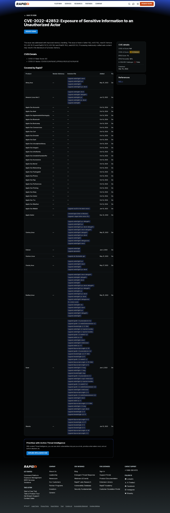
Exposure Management (32, 478)
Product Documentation (108, 478)
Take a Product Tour (32, 494)
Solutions (27, 482)
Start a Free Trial (30, 491)
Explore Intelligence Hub (37, 453)
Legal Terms (35, 506)
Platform (58, 4)
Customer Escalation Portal (110, 489)
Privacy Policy (45, 506)
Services (68, 4)
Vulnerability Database (82, 486)
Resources (78, 4)
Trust (62, 506)
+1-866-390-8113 (131, 470)
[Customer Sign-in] (137, 4)
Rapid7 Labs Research (82, 482)
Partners (88, 4)
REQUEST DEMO (31, 31)
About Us (52, 471)
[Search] (129, 4)
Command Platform (31, 475)
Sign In (102, 471)
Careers (52, 493)
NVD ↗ (121, 81)
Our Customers (55, 482)
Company (98, 4)
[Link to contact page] (133, 4)
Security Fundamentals (82, 489)
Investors (52, 489)
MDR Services (29, 480)
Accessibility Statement (81, 506)
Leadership (53, 475)
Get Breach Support (31, 496)
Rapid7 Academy (106, 486)
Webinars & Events (81, 478)
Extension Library (106, 482)
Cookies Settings (95, 506)
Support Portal (105, 475)
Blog (76, 471)
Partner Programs (56, 486)
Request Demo (147, 4)
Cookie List (69, 506)
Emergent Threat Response (84, 475)
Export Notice (55, 506)
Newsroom (53, 478)
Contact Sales (29, 498)
